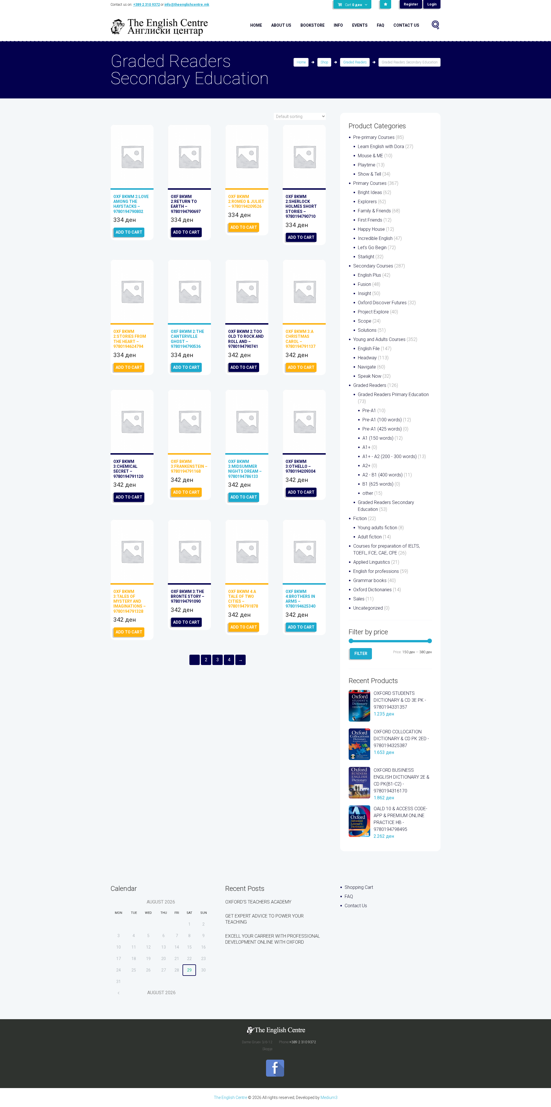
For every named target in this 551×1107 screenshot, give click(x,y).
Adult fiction (370, 537)
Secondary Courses (373, 266)
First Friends (370, 220)
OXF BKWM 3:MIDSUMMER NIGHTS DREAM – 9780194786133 (245, 469)
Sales (358, 599)
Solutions (367, 330)
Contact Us (406, 25)
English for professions (376, 571)
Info (338, 25)
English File (369, 348)
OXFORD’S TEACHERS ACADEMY (258, 902)
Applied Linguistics (371, 562)
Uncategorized (368, 608)
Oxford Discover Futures (382, 302)
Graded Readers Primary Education (393, 394)
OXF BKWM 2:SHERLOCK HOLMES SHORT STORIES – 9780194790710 (301, 206)
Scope (364, 321)
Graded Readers (355, 62)
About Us (281, 25)
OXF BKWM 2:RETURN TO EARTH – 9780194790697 (186, 204)
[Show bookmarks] (385, 4)
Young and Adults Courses (379, 339)
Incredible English (375, 238)
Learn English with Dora (381, 146)
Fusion (364, 284)
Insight (364, 293)
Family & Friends (374, 211)
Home (256, 25)
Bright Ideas (370, 192)
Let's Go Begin (372, 247)
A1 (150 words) (377, 438)
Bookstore (312, 25)
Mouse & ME (370, 155)
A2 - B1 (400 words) (382, 475)
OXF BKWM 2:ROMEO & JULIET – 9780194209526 (246, 201)
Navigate (367, 367)
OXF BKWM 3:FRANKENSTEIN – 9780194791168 (189, 466)
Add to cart (129, 232)
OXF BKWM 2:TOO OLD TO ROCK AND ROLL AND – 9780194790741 (246, 339)
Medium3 (329, 1097)
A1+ (366, 447)
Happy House (371, 229)
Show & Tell (369, 174)
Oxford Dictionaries (372, 589)
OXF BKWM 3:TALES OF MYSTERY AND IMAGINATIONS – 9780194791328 (129, 601)
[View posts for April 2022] (119, 993)
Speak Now (369, 376)
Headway (367, 357)
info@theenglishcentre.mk (186, 5)
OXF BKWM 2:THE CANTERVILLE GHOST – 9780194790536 (187, 339)
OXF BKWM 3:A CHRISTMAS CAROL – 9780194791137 (300, 339)
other (367, 493)
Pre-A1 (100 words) (382, 419)
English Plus (369, 275)
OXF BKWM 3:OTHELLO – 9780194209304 (300, 466)
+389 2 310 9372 (146, 5)
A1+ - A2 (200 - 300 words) (389, 456)
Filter (360, 653)
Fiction (360, 518)
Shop (324, 62)
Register (411, 4)
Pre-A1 (369, 410)
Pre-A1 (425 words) (382, 429)
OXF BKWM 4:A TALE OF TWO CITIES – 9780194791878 (243, 599)
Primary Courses (370, 183)
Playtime (366, 165)
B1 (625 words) (377, 484)
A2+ (366, 465)
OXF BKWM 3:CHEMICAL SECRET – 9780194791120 (128, 469)
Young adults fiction (377, 527)
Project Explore (373, 312)
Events (360, 25)
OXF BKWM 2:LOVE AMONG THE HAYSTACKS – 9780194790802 (131, 204)
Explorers (367, 201)
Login (431, 4)
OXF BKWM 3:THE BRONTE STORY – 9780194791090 (187, 596)
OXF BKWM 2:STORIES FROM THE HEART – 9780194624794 (129, 339)
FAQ (380, 25)
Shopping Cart (359, 887)
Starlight (366, 256)
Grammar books (370, 580)
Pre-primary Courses (374, 137)
